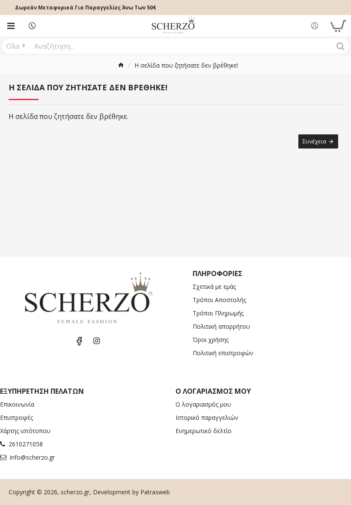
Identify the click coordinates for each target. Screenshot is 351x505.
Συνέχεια (314, 141)
